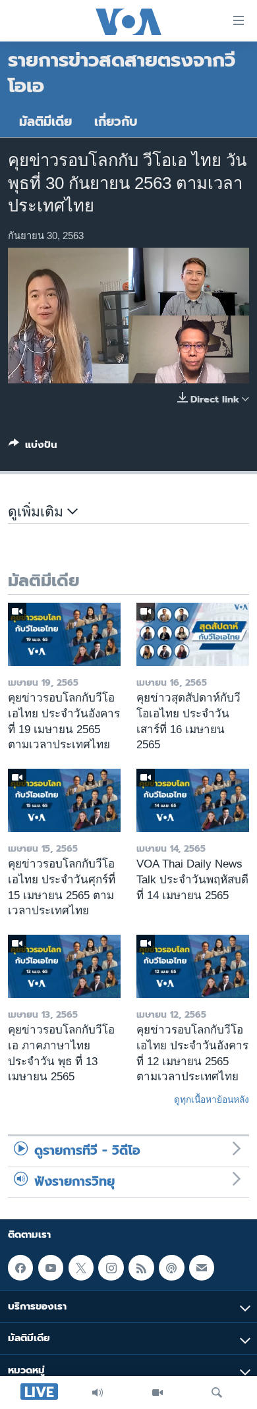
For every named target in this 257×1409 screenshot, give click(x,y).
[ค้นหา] (217, 1392)
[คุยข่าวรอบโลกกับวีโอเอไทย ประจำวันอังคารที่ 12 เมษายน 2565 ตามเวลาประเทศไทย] (192, 966)
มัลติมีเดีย (45, 121)
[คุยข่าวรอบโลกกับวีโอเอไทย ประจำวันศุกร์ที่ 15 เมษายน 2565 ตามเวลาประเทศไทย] (64, 800)
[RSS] (141, 1268)
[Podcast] (171, 1268)
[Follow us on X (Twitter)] (81, 1268)
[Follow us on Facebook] (20, 1268)
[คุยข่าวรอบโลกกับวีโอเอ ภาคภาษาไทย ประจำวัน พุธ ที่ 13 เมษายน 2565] (64, 966)
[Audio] (97, 1392)
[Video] (157, 1392)
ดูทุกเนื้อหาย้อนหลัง (211, 1099)
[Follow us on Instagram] (110, 1268)
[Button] (33, 447)
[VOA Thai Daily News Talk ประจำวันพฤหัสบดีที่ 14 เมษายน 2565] (192, 800)
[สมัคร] (201, 1268)
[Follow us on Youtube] (50, 1268)
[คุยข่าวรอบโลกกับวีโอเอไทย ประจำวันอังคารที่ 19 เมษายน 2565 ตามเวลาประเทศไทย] (64, 634)
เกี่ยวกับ (116, 121)
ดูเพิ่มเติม (37, 512)
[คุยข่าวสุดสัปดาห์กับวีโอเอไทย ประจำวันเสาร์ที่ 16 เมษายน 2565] (192, 634)
